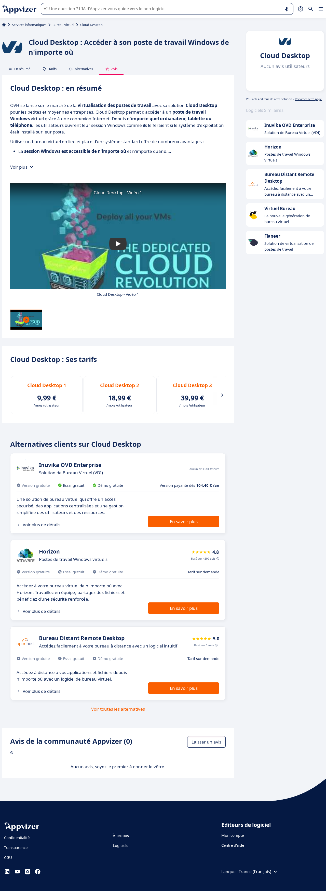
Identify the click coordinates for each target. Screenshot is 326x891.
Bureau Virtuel (63, 24)
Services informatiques (29, 24)
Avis (114, 68)
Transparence (16, 847)
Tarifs (53, 68)
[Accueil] (4, 24)
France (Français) (255, 871)
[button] (118, 243)
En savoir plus (184, 521)
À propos (121, 835)
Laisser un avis (206, 742)
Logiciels (120, 845)
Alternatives (84, 68)
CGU (8, 857)
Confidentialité (17, 837)
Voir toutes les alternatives (118, 709)
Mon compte (232, 835)
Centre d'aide (232, 845)
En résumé (22, 68)
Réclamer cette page (308, 99)
